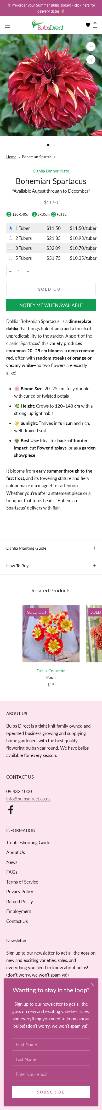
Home (11, 157)
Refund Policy (19, 901)
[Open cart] (95, 25)
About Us (15, 852)
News (11, 862)
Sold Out (51, 289)
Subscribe (51, 1092)
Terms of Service (22, 882)
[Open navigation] (7, 25)
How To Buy (17, 565)
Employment (18, 911)
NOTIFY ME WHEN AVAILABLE (51, 305)
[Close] (92, 984)
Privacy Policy (19, 891)
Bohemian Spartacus (38, 157)
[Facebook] (10, 809)
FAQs (11, 872)
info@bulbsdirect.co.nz (28, 799)
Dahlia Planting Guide (26, 547)
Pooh (50, 677)
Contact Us (17, 921)
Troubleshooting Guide (28, 842)
